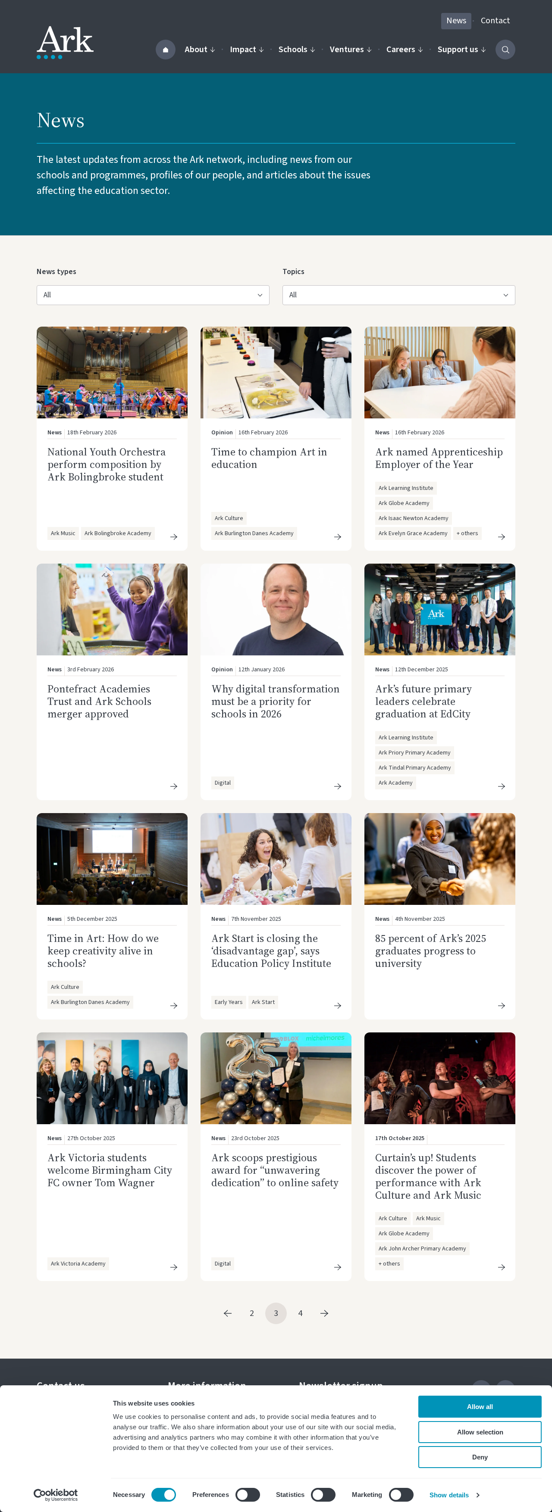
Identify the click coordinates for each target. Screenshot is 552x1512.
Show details (449, 1495)
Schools (293, 50)
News (456, 21)
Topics (296, 271)
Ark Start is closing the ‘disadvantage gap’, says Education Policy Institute (271, 950)
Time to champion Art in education (269, 458)
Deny (480, 1457)
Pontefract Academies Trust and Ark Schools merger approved (99, 701)
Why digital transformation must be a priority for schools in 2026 (275, 701)
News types (56, 271)
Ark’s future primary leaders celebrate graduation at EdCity (423, 701)
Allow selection (480, 1432)
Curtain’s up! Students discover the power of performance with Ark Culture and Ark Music (429, 1176)
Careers (400, 50)
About (196, 50)
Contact (495, 21)
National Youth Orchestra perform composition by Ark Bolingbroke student (106, 464)
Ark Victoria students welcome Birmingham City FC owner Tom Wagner (109, 1170)
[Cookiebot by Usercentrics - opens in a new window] (56, 1495)
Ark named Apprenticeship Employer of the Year (439, 458)
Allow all (480, 1406)
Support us (458, 50)
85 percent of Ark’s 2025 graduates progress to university (430, 950)
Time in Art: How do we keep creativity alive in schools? (103, 950)
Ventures (347, 50)
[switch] (247, 1495)
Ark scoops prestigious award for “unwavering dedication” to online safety (275, 1170)
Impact (243, 50)
